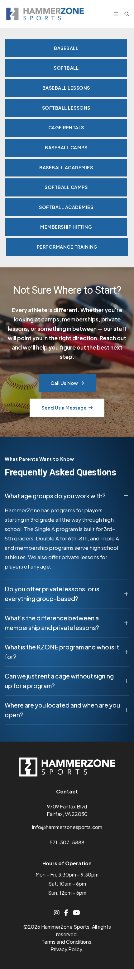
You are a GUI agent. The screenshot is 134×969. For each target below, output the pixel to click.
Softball (66, 68)
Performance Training (67, 247)
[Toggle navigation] (115, 14)
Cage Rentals (66, 127)
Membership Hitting (66, 227)
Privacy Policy (66, 949)
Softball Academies (66, 207)
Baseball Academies (66, 167)
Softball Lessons (66, 108)
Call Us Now (64, 383)
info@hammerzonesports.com (67, 827)
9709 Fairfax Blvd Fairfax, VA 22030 (67, 810)
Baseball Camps (66, 147)
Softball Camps (66, 187)
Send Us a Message (64, 407)
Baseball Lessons (66, 88)
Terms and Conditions (66, 941)
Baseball (66, 48)
